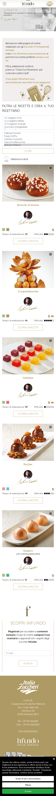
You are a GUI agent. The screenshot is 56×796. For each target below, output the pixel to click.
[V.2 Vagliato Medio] (28, 120)
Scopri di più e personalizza (28, 778)
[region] (28, 776)
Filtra (28, 150)
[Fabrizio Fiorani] (28, 133)
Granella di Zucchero (7, 229)
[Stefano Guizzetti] (28, 139)
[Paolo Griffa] (28, 136)
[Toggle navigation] (4, 3)
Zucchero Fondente (7, 575)
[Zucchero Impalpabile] (28, 126)
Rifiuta (28, 785)
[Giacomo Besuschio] (28, 142)
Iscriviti (28, 663)
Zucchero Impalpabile (7, 488)
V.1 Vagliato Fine (3, 488)
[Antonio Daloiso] (28, 145)
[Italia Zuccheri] (50, 3)
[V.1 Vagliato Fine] (28, 117)
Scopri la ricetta (28, 241)
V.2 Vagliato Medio (3, 229)
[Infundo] (28, 3)
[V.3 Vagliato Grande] (28, 123)
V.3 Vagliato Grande (7, 402)
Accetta (28, 791)
